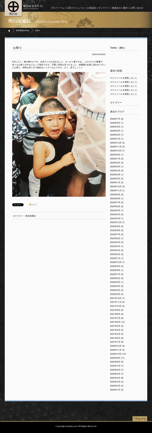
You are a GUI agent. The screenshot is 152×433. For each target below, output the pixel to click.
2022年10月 (117, 262)
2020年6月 (117, 369)
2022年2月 (117, 294)
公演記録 (91, 8)
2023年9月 (117, 226)
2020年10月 (118, 354)
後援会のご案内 (120, 8)
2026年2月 (117, 134)
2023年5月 (117, 242)
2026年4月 (117, 126)
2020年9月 (117, 358)
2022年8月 (117, 270)
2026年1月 (117, 138)
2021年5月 (117, 326)
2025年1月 (117, 182)
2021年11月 (117, 302)
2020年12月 (117, 346)
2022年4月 (117, 286)
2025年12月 (117, 142)
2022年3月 (117, 290)
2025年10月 (117, 150)
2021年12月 (117, 298)
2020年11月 (117, 350)
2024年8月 (117, 198)
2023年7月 (117, 234)
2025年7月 (117, 158)
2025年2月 (117, 178)
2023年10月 (117, 222)
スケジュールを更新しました (123, 78)
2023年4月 (117, 246)
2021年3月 (117, 334)
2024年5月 (117, 210)
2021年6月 (117, 322)
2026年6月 (117, 122)
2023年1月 (117, 258)
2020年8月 (117, 361)
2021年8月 (117, 314)
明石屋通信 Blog (22, 30)
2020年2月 (117, 385)
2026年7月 (117, 118)
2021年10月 (117, 306)
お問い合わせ (136, 8)
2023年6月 (117, 238)
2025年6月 (117, 162)
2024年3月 (117, 218)
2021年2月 (117, 338)
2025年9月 (117, 154)
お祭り (17, 47)
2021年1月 (117, 342)
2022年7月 (117, 274)
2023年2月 (117, 254)
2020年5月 (117, 373)
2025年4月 (117, 170)
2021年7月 (117, 318)
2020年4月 (117, 377)
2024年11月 (117, 190)
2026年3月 (117, 130)
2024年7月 (117, 202)
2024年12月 (117, 186)
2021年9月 (117, 310)
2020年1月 (117, 389)
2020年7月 (117, 365)
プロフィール (57, 8)
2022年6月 (117, 278)
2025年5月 (117, 166)
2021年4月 (117, 330)
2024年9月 (117, 194)
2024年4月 (117, 214)
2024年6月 (117, 206)
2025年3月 (117, 174)
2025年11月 (117, 146)
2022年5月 (117, 282)
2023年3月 (117, 250)
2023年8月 (117, 230)
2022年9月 (117, 266)
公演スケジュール (75, 8)
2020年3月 (117, 381)
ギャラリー (103, 8)
